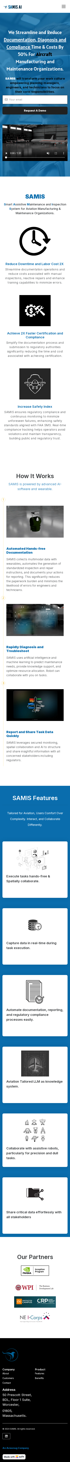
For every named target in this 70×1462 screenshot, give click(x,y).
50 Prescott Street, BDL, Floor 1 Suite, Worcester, (17, 1400)
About (5, 1373)
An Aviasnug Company (15, 1448)
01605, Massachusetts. (14, 1413)
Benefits (39, 1378)
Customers (8, 1378)
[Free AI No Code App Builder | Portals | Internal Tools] (14, 1456)
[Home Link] (12, 6)
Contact (6, 1382)
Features (39, 1373)
